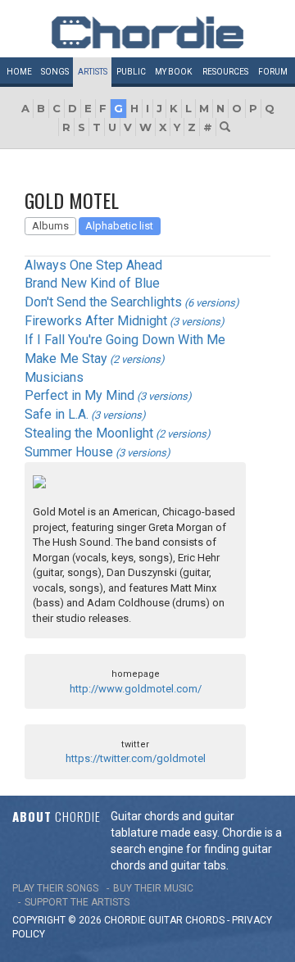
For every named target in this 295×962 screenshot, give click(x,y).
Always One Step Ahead (93, 265)
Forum (273, 71)
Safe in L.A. (56, 414)
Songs (55, 71)
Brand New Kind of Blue (92, 283)
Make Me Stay (66, 358)
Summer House (69, 452)
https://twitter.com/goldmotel (136, 758)
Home (19, 71)
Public (131, 71)
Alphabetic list (119, 226)
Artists (92, 71)
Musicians (54, 377)
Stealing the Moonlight (89, 433)
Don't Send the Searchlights (103, 302)
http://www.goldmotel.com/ (136, 689)
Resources (225, 71)
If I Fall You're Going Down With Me (125, 339)
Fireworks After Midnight (96, 321)
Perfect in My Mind (79, 395)
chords (205, 920)
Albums (50, 226)
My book (173, 71)
